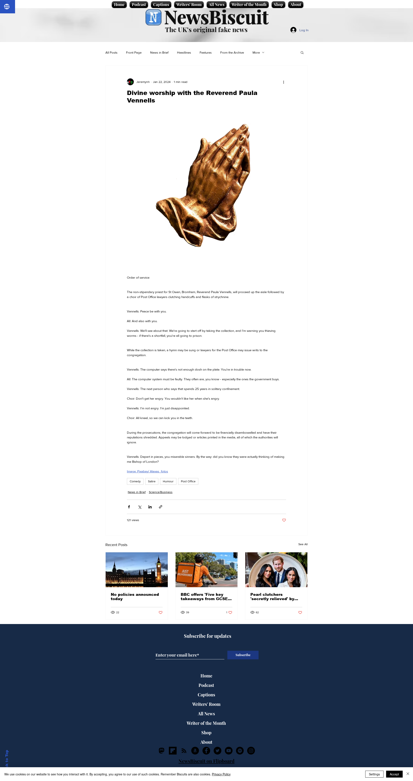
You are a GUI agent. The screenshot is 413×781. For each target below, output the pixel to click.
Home (206, 676)
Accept (394, 774)
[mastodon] (161, 751)
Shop (206, 732)
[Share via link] (161, 507)
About (206, 742)
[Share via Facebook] (129, 507)
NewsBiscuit (216, 16)
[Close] (407, 774)
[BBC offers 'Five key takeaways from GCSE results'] (207, 569)
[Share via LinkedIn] (150, 507)
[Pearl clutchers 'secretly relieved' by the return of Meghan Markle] (276, 569)
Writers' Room (206, 704)
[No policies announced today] (137, 569)
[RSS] (184, 751)
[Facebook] (206, 751)
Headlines (184, 52)
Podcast (206, 685)
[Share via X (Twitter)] (139, 507)
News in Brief (159, 52)
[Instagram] (251, 751)
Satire (152, 481)
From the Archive (232, 52)
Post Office (188, 481)
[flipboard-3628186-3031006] (173, 751)
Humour (168, 481)
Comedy (135, 481)
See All (303, 544)
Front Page (134, 52)
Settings (374, 774)
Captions (206, 694)
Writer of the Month (206, 723)
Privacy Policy (221, 774)
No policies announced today (135, 596)
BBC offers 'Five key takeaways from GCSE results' (204, 596)
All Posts (111, 52)
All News (206, 713)
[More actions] (283, 81)
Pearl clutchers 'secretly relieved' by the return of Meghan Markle (272, 596)
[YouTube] (229, 751)
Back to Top (7, 761)
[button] (302, 52)
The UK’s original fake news (206, 29)
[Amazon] (195, 751)
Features (206, 52)
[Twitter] (217, 751)
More (256, 52)
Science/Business (161, 492)
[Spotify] (240, 751)
